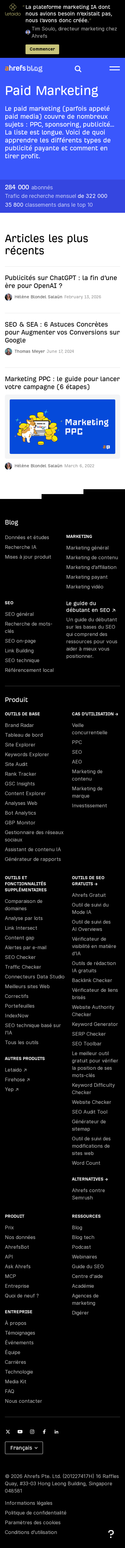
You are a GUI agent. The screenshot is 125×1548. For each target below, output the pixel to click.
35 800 (49, 205)
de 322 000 (56, 196)
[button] (78, 68)
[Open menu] (115, 68)
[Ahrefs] (15, 68)
